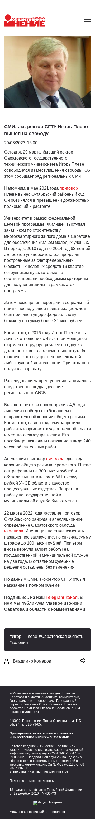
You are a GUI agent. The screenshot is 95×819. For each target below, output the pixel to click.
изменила (13, 531)
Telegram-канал (62, 597)
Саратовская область (62, 636)
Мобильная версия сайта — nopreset (37, 812)
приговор (69, 188)
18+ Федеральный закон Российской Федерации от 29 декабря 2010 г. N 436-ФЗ (46, 791)
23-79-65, (35, 724)
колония (20, 642)
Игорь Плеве (24, 636)
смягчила (55, 459)
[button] (83, 661)
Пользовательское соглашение (33, 781)
